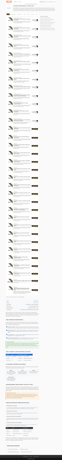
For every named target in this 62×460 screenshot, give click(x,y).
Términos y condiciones (36, 456)
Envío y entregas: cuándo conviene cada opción (47, 19)
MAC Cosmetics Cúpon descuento (26, 451)
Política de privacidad (25, 456)
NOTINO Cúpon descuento (24, 449)
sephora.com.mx (36, 302)
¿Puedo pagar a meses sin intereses (46, 26)
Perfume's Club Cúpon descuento (13, 449)
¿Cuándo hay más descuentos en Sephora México (48, 28)
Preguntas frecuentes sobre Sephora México (47, 23)
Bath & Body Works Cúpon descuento (13, 451)
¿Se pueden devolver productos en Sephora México (48, 29)
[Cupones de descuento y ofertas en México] (9, 1)
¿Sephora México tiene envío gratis (46, 25)
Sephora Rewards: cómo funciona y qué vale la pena (48, 22)
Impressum (30, 456)
